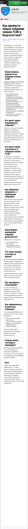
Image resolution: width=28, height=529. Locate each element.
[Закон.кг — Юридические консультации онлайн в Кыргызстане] (14, 11)
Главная (4, 39)
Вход (24, 2)
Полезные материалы (12, 39)
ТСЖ (8, 40)
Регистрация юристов (15, 3)
